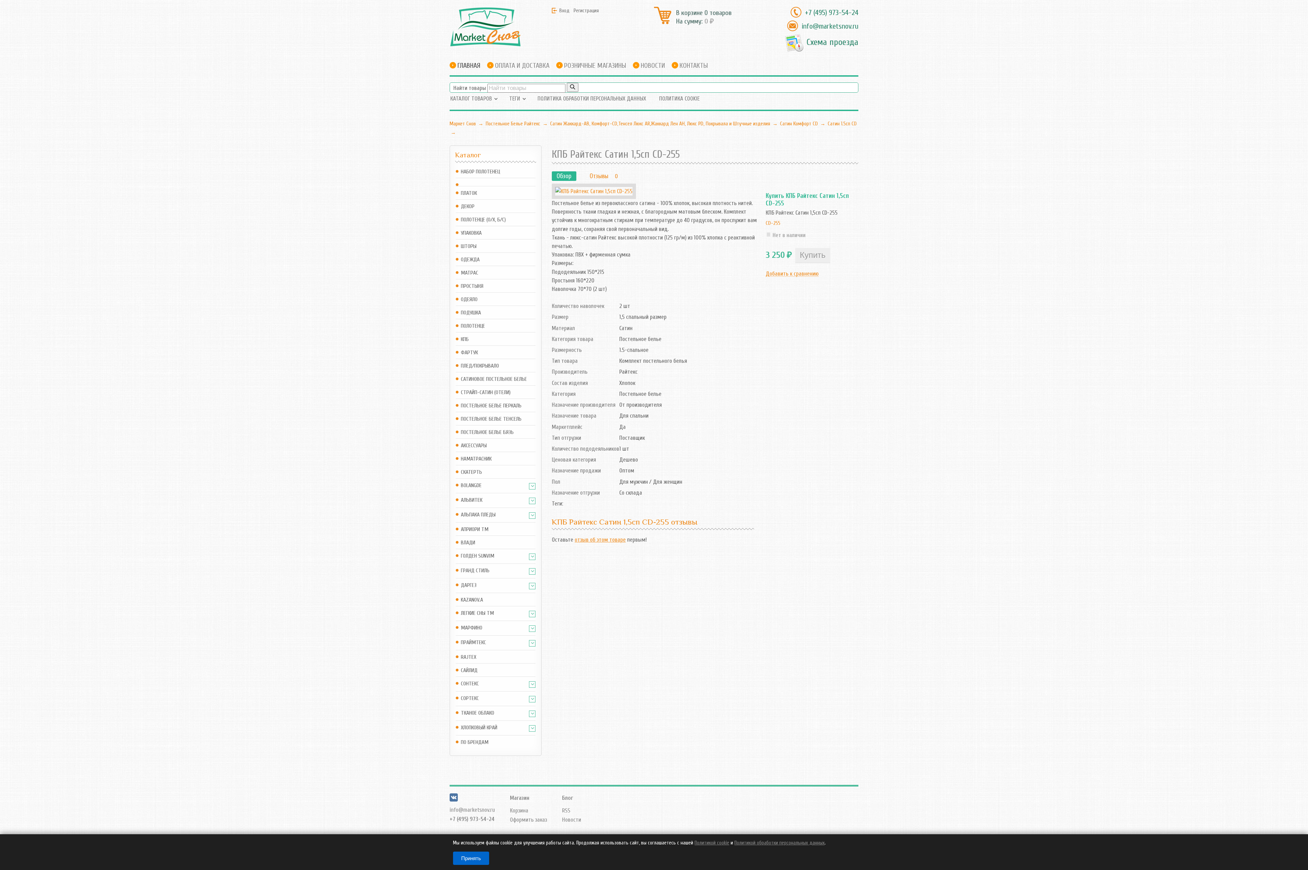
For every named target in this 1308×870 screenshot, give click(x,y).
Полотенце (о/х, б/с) (483, 219)
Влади (468, 542)
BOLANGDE (471, 485)
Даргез (469, 585)
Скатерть (471, 472)
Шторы (469, 246)
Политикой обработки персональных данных (779, 843)
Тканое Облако (477, 713)
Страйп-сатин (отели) (486, 392)
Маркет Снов (463, 124)
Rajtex (468, 657)
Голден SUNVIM (477, 556)
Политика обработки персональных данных (592, 98)
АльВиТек (471, 500)
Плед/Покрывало (480, 366)
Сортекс (470, 698)
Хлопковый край (479, 727)
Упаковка (471, 233)
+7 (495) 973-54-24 (831, 12)
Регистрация (586, 10)
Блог (567, 798)
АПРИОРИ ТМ (474, 529)
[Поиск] (572, 87)
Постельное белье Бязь (487, 432)
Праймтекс (473, 642)
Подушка (471, 312)
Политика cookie (679, 98)
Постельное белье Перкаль (491, 405)
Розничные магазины (595, 65)
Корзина (519, 810)
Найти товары (469, 88)
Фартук (469, 352)
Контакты (694, 65)
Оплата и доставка (522, 65)
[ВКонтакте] (454, 799)
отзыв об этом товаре (600, 540)
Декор (467, 206)
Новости (653, 65)
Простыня (472, 286)
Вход (564, 10)
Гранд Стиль (475, 570)
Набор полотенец (480, 171)
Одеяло (469, 299)
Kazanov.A (472, 600)
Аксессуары (474, 445)
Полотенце (473, 326)
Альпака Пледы (478, 514)
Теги (514, 98)
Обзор (564, 176)
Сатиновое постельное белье (494, 379)
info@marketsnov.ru (829, 26)
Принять (471, 858)
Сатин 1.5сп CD (842, 124)
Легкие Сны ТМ (477, 613)
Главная (468, 65)
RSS (566, 810)
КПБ (465, 339)
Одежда (470, 259)
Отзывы (599, 176)
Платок (469, 193)
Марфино (471, 628)
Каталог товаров (471, 98)
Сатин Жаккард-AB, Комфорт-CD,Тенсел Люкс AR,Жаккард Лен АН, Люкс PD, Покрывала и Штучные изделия (660, 124)
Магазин (519, 798)
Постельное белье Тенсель (491, 419)
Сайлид (469, 670)
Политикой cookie (712, 843)
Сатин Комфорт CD (799, 124)
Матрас (469, 273)
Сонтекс (470, 683)
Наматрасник (476, 459)
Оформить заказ (528, 820)
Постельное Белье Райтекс (513, 124)
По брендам (474, 742)
